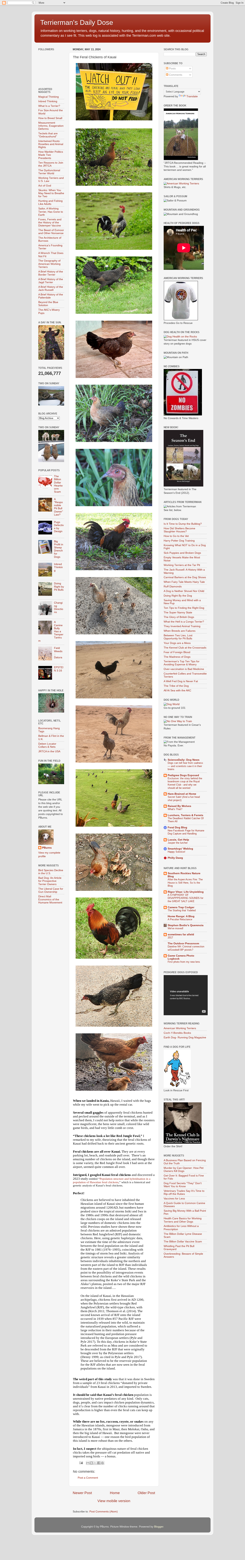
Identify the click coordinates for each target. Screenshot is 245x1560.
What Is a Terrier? (49, 106)
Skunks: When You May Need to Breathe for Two (51, 193)
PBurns (47, 847)
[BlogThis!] (91, 1463)
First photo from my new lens (184, 961)
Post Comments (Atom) (103, 1511)
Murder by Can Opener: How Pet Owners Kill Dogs (183, 1169)
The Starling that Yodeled (182, 910)
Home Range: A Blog (181, 916)
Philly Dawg (175, 857)
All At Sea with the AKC (177, 690)
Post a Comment (88, 1477)
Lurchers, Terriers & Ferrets (185, 815)
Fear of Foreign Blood (177, 652)
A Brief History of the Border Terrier (50, 273)
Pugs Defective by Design (59, 527)
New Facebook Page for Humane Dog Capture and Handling (186, 832)
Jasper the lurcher (178, 842)
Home (115, 1493)
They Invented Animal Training (182, 626)
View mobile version (113, 1501)
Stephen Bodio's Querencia (185, 925)
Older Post (146, 1493)
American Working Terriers (180, 1028)
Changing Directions (58, 607)
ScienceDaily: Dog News (183, 759)
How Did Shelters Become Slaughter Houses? (179, 530)
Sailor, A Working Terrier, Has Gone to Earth (50, 211)
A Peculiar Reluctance (180, 919)
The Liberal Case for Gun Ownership (50, 890)
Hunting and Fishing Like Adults (50, 202)
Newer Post (82, 1493)
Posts (172, 68)
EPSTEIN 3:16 (58, 669)
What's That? (175, 809)
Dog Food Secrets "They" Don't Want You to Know (183, 1185)
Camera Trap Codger (181, 907)
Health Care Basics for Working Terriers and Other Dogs (183, 1220)
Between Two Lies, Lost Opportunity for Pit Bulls (178, 637)
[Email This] (88, 1463)
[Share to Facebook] (99, 1463)
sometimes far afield (181, 934)
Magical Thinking (48, 96)
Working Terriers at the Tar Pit (182, 565)
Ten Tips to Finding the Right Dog (184, 607)
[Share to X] (95, 1463)
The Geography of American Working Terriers (49, 263)
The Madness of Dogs (177, 656)
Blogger (158, 1526)
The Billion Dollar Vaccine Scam (183, 1241)
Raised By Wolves (179, 806)
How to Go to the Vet (176, 536)
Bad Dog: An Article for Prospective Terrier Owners (49, 880)
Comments (175, 74)
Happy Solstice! (176, 851)
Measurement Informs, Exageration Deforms (51, 125)
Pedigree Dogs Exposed (183, 775)
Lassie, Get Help (178, 839)
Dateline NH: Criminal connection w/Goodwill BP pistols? (186, 948)
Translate (192, 96)
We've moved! (175, 928)
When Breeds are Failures (179, 630)
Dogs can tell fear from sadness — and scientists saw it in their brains (185, 766)
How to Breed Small (50, 118)
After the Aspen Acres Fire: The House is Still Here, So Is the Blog (185, 882)
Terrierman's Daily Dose (76, 22)
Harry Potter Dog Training (179, 540)
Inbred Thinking (47, 101)
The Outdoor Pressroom (183, 943)
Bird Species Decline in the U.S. (50, 872)
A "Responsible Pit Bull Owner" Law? (58, 507)
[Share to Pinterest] (102, 1463)
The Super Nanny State (178, 612)
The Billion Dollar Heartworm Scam (58, 484)
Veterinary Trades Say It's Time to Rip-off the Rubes (184, 1192)
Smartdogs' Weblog (180, 848)
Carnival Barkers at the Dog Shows (185, 577)
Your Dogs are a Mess (177, 643)
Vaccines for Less (174, 1198)
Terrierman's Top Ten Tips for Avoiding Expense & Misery (181, 663)
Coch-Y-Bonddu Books (177, 1032)
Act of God (44, 185)
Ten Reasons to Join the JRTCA (50, 164)
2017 (170, 937)
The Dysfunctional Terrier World (49, 172)
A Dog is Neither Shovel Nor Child (184, 591)
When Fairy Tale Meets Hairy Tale (184, 582)
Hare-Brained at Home (182, 793)
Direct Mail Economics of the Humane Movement (50, 899)
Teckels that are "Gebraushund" (48, 135)
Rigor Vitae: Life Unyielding (186, 891)
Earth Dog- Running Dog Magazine (185, 1037)
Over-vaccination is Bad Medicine (184, 669)
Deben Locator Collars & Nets (47, 745)
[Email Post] (81, 1462)
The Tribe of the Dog (176, 685)
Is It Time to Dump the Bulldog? (183, 523)
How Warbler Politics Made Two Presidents (50, 154)
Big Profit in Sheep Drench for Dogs (58, 549)
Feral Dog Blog (177, 827)
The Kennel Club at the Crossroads (185, 647)
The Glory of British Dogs (179, 617)
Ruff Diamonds (173, 586)
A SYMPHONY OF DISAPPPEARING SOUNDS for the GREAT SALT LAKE (185, 898)
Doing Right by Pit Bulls (59, 586)
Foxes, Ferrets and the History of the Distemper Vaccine (49, 222)
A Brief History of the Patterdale (50, 296)
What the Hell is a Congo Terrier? (184, 621)
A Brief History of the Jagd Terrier (50, 281)
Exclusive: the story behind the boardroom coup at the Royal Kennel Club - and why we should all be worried (185, 783)
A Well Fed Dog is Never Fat (181, 681)
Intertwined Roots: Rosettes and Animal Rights (50, 144)
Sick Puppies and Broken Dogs (182, 552)
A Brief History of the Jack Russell (50, 288)
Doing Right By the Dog (178, 595)
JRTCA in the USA (49, 751)
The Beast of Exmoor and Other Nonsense (51, 232)
